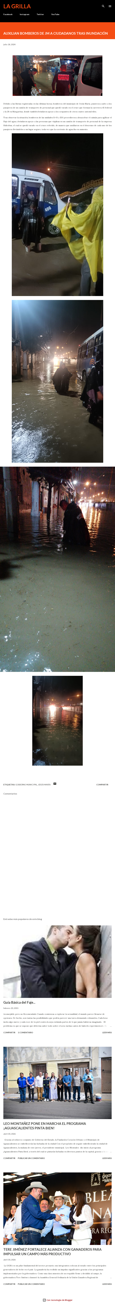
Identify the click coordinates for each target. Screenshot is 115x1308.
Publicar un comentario (31, 1158)
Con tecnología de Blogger (59, 1300)
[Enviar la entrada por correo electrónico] (55, 784)
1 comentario (25, 1032)
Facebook (7, 14)
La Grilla (17, 6)
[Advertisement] (57, 889)
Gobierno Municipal (26, 784)
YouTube (55, 14)
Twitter (40, 14)
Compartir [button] (102, 784)
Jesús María (44, 784)
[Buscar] (103, 5)
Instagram (24, 14)
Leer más (107, 1032)
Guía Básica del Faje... (19, 1002)
